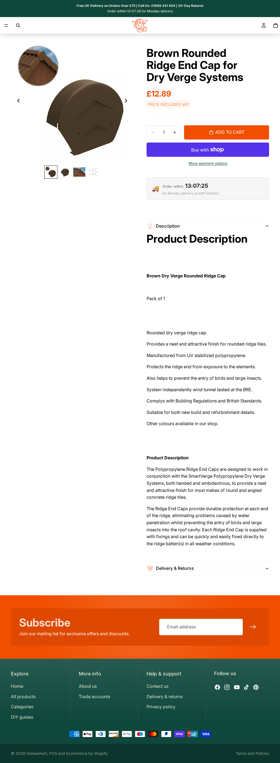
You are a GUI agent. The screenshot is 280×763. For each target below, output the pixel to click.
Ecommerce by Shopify (87, 753)
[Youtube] (237, 687)
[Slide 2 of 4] (65, 172)
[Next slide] (127, 102)
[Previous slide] (17, 102)
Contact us (157, 686)
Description (168, 226)
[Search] (18, 25)
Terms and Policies (252, 753)
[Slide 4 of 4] (94, 172)
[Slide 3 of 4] (79, 172)
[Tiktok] (246, 687)
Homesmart (37, 753)
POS (53, 753)
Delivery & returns (165, 696)
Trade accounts (94, 696)
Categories (22, 706)
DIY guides (22, 717)
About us (88, 686)
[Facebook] (217, 687)
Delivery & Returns (175, 568)
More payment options (208, 163)
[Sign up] (253, 627)
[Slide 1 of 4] (51, 172)
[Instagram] (227, 687)
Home (17, 686)
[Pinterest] (256, 687)
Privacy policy (161, 706)
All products (23, 696)
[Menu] (6, 25)
